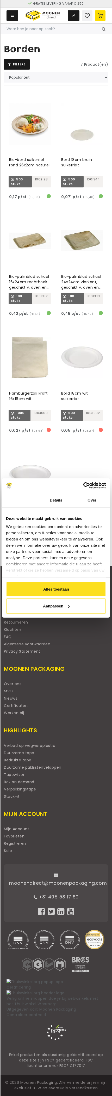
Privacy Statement (22, 651)
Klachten (12, 629)
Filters (19, 64)
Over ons (12, 683)
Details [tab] (56, 500)
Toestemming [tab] (20, 500)
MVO (8, 691)
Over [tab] (92, 500)
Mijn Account (16, 828)
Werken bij (14, 712)
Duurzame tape (19, 752)
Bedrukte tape (18, 760)
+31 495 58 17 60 (58, 897)
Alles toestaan (56, 589)
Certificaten (16, 705)
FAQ (8, 636)
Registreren (15, 843)
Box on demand (19, 781)
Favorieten (14, 836)
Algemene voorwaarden (27, 644)
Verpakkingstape (20, 789)
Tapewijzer (14, 774)
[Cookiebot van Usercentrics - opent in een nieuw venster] (83, 485)
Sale (8, 850)
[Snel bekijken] (49, 95)
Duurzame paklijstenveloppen (32, 767)
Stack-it (12, 796)
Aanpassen (53, 606)
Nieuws (10, 698)
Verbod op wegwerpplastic (29, 745)
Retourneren (16, 622)
